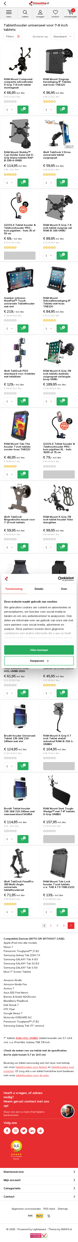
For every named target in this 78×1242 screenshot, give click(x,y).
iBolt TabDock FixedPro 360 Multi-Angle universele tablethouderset (19, 886)
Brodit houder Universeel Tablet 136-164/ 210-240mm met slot (19, 738)
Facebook (7, 1130)
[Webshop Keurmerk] (39, 1235)
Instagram (15, 1130)
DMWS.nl (66, 1229)
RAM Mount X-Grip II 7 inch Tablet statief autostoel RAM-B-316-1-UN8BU (58, 740)
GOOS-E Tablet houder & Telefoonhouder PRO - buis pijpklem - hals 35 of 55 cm (20, 229)
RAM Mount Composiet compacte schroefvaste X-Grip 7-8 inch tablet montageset (18, 83)
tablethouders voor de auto (32, 1075)
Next (71, 925)
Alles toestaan (39, 649)
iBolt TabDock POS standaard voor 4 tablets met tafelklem (19, 373)
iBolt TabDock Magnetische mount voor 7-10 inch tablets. (19, 519)
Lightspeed (39, 1229)
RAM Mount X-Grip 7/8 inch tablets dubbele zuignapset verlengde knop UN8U (57, 375)
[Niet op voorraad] (20, 256)
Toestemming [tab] (13, 588)
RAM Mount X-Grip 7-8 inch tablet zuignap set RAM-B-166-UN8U (57, 227)
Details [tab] (39, 588)
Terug (5, 3)
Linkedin (32, 1130)
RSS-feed (49, 1208)
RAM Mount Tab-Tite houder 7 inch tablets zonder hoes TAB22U (17, 446)
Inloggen (40, 16)
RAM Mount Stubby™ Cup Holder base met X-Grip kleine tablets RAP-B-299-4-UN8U (19, 156)
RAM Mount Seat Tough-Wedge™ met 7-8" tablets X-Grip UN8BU (59, 811)
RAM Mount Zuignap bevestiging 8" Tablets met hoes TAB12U (57, 82)
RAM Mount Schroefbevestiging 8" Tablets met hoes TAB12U (57, 302)
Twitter (23, 1130)
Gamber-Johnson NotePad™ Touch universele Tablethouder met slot (19, 302)
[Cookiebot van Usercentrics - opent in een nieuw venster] (58, 578)
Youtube (40, 1130)
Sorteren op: (40, 36)
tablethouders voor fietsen (31, 1067)
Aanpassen (37, 660)
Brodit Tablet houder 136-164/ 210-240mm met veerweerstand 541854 (19, 811)
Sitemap (63, 1208)
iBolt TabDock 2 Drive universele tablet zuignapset (57, 155)
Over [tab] (64, 588)
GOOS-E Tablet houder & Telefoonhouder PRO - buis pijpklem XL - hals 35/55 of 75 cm (59, 448)
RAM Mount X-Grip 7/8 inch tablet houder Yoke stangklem (58, 519)
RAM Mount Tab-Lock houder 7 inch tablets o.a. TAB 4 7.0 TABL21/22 (58, 884)
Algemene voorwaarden (26, 1208)
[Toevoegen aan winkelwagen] (22, 110)
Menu (8, 16)
